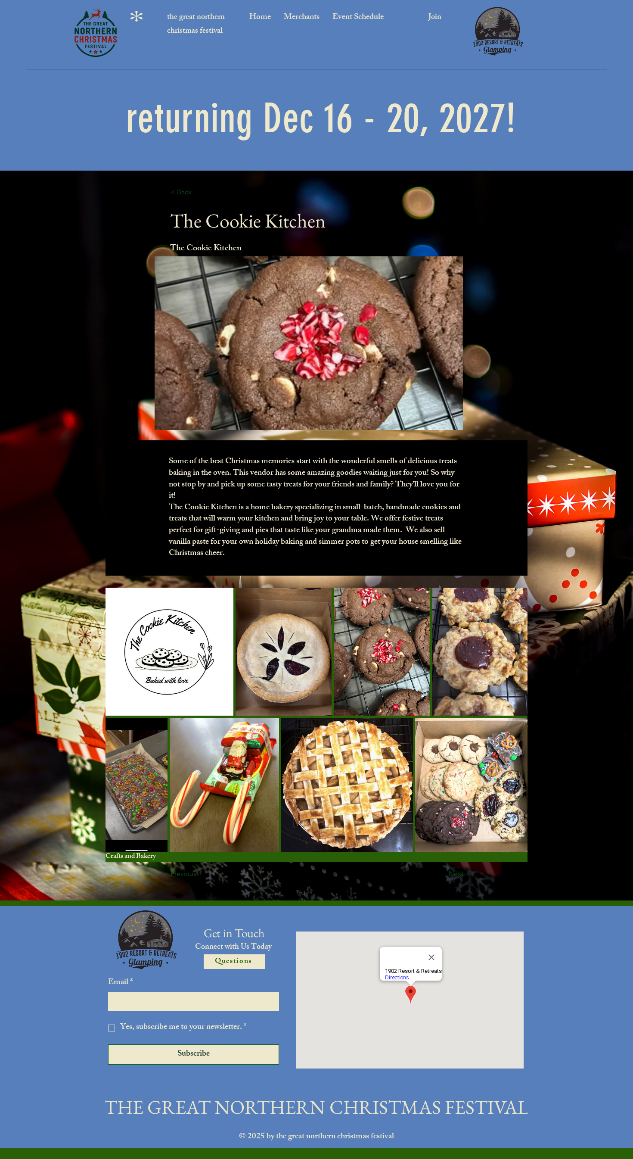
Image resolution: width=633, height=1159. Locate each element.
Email (120, 983)
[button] (199, 192)
